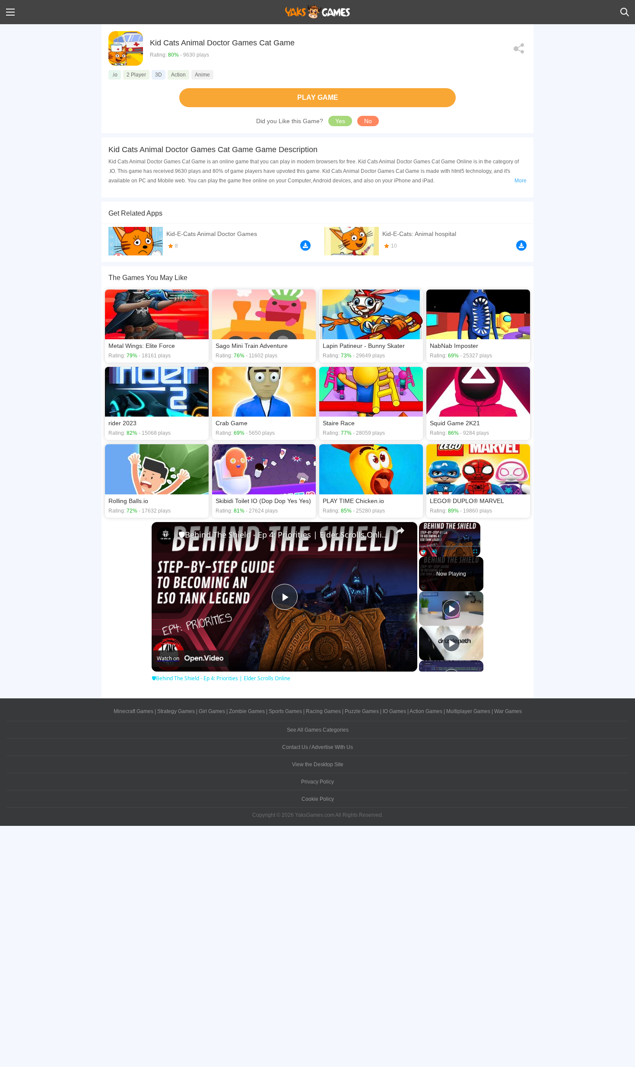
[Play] (424, 551)
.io (114, 75)
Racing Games (323, 711)
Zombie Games (247, 711)
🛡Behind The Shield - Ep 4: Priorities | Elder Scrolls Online (283, 534)
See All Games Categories (318, 730)
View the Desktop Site (317, 764)
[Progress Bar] (449, 545)
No (368, 121)
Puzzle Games (362, 711)
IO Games (394, 711)
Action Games (426, 711)
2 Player (136, 75)
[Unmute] (434, 551)
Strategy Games (176, 711)
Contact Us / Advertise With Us (317, 747)
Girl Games (212, 711)
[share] (400, 530)
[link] (165, 536)
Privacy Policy (317, 782)
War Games (508, 711)
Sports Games (285, 711)
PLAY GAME (317, 97)
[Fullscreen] (475, 551)
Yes (340, 121)
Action (178, 75)
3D (158, 75)
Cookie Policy (318, 799)
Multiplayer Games (468, 711)
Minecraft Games (133, 711)
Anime (202, 75)
